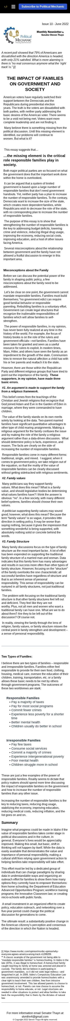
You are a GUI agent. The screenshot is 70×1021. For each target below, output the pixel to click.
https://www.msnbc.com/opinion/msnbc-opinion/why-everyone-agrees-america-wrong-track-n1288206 (30, 953)
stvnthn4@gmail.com (35, 1016)
